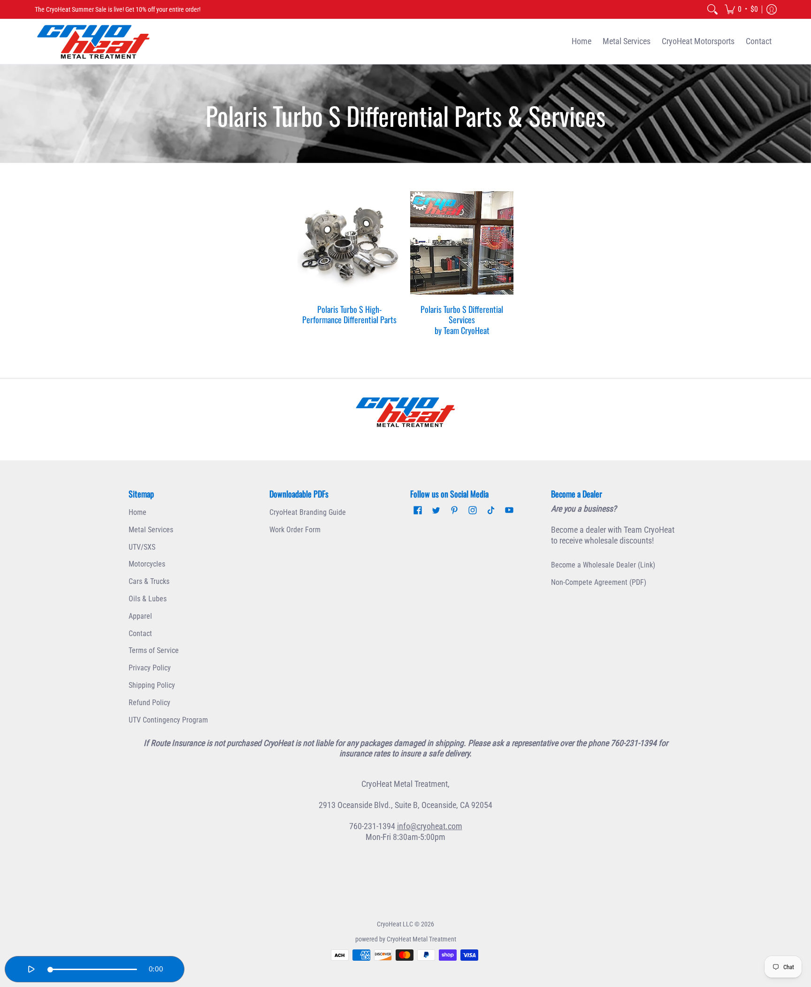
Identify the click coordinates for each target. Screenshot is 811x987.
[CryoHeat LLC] (93, 41)
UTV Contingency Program (168, 719)
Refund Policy (149, 702)
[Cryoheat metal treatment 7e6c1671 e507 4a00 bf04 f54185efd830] (405, 411)
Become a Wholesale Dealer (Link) (603, 564)
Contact (140, 633)
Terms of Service (154, 650)
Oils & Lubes (148, 598)
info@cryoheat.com (429, 826)
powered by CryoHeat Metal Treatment (405, 939)
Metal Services (151, 529)
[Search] (712, 9)
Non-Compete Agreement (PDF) (598, 582)
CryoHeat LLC (395, 924)
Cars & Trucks (149, 581)
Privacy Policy (150, 667)
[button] (741, 9)
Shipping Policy (152, 685)
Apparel (140, 616)
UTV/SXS (142, 547)
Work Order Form (295, 529)
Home (137, 512)
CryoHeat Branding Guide (307, 512)
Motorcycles (147, 564)
